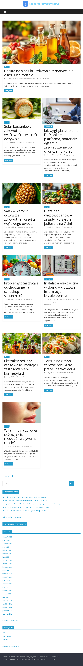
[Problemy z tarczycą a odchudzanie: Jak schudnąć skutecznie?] (21, 256)
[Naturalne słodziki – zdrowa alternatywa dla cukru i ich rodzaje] (41, 22)
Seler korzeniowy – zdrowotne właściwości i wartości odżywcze (21, 132)
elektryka (52, 302)
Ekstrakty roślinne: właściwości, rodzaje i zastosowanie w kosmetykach (21, 367)
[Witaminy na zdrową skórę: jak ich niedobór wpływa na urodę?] (21, 403)
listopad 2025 (7, 567)
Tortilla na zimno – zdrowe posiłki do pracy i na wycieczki (59, 365)
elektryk (46, 302)
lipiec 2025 (6, 580)
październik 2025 (8, 570)
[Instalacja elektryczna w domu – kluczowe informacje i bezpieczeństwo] (61, 256)
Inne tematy (48, 127)
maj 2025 (5, 587)
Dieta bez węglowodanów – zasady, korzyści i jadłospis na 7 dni (58, 217)
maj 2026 (5, 547)
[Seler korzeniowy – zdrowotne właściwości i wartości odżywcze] (21, 99)
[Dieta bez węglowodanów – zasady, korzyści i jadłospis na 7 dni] (61, 184)
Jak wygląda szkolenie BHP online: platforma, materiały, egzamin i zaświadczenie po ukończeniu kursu (61, 141)
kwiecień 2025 (7, 590)
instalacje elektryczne (62, 302)
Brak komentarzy (43, 79)
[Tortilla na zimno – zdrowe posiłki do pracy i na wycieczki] (61, 334)
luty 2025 (5, 597)
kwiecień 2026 (7, 550)
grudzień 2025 (7, 564)
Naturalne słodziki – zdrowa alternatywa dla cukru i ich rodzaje (38, 73)
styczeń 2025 (7, 601)
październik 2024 (8, 611)
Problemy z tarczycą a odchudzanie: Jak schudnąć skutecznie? (21, 289)
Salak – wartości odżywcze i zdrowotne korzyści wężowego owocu (19, 217)
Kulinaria (5, 639)
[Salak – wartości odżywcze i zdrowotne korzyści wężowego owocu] (21, 184)
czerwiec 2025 (7, 584)
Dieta (6, 67)
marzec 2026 (7, 554)
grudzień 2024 (7, 604)
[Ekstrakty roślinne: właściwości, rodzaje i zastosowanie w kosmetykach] (21, 334)
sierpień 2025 (7, 577)
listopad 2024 (7, 607)
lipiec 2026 (6, 540)
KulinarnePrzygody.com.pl (27, 79)
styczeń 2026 (7, 560)
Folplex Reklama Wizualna (11, 517)
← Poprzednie (9, 476)
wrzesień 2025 (7, 574)
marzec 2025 (7, 594)
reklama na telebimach (10, 621)
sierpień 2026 (7, 537)
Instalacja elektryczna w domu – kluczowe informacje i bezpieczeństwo (61, 289)
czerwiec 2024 (7, 614)
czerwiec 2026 (7, 544)
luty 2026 (5, 557)
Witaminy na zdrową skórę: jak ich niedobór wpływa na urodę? (20, 436)
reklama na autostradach (11, 646)
